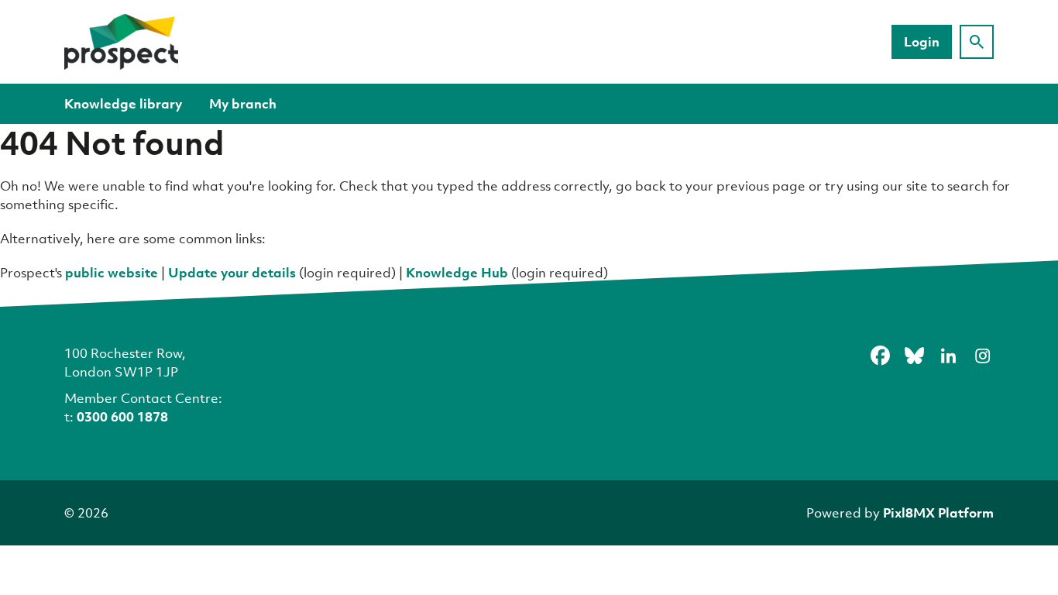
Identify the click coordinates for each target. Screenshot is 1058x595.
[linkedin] (948, 355)
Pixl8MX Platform (938, 512)
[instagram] (982, 355)
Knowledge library (123, 103)
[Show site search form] (977, 42)
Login (921, 41)
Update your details (232, 272)
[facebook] (879, 355)
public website (111, 272)
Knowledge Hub (457, 272)
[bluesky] (914, 355)
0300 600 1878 (122, 416)
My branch (243, 103)
